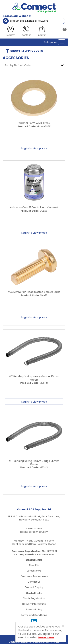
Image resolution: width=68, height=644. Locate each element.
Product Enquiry (34, 587)
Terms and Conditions (34, 615)
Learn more (46, 637)
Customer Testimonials (34, 576)
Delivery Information (34, 604)
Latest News (34, 570)
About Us (34, 565)
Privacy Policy (34, 609)
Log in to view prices (34, 148)
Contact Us (34, 582)
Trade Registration (34, 598)
